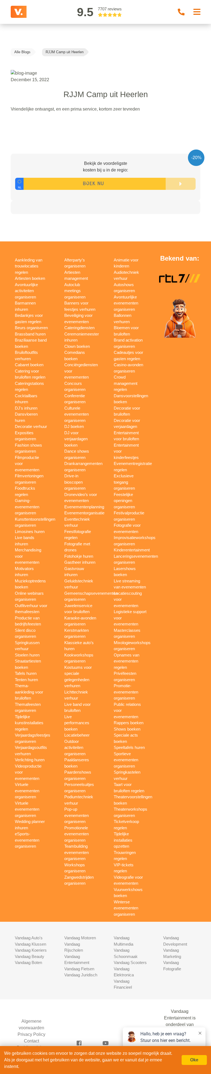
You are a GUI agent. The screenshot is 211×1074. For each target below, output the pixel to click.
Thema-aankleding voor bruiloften (29, 691)
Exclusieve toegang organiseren (124, 482)
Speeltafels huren (129, 747)
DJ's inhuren (26, 408)
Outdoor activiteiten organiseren (74, 747)
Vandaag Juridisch (80, 974)
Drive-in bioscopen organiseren (74, 482)
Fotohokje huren (78, 556)
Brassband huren (30, 334)
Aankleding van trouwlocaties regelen (28, 266)
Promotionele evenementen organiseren (76, 833)
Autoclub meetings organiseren (74, 290)
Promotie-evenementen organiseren (126, 691)
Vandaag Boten (28, 962)
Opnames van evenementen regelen (126, 661)
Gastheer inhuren (79, 562)
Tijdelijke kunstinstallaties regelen (29, 722)
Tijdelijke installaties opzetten (123, 840)
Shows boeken (127, 729)
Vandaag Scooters (130, 962)
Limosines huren (30, 531)
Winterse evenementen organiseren (126, 908)
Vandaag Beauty (29, 956)
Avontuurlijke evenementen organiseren (126, 303)
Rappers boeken (128, 722)
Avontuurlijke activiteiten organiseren (26, 290)
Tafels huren (26, 673)
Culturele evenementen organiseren (76, 414)
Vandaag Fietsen (79, 968)
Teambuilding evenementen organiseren (76, 852)
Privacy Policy (31, 1034)
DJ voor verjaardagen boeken (76, 438)
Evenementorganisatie (84, 513)
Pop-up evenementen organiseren (76, 815)
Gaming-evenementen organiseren (27, 506)
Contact (31, 1041)
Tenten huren (26, 679)
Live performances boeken (76, 722)
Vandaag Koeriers (31, 950)
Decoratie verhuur (31, 426)
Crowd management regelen (125, 383)
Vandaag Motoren (80, 937)
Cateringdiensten (79, 327)
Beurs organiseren (31, 327)
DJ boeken (74, 426)
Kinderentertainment (132, 550)
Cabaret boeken (29, 364)
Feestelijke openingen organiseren (124, 500)
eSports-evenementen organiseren (27, 840)
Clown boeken (77, 346)
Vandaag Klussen (30, 944)
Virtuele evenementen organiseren (27, 790)
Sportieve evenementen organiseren (126, 759)
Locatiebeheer (77, 735)
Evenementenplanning (84, 506)
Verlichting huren (30, 759)
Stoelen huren (27, 655)
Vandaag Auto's (29, 937)
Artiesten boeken (30, 278)
